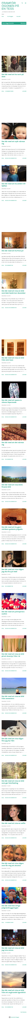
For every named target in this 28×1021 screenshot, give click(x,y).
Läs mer (24, 91)
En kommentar (9, 265)
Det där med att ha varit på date (13, 75)
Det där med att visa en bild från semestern (13, 697)
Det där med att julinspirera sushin (13, 612)
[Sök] (22, 2)
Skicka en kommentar (11, 158)
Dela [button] (3, 91)
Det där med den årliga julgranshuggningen (11, 906)
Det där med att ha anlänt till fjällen (13, 185)
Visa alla (23, 23)
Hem (3, 16)
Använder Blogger (14, 1017)
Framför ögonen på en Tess (10, 5)
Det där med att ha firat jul (12, 251)
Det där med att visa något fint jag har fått (12, 739)
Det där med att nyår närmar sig (13, 142)
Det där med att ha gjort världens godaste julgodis (12, 528)
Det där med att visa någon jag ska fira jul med (13, 570)
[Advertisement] (14, 42)
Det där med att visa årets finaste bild (12, 486)
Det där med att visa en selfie (13, 823)
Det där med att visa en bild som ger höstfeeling (13, 782)
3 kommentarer (9, 922)
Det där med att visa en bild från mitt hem (13, 359)
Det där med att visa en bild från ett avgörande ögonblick (14, 991)
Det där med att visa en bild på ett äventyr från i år (13, 655)
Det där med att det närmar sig (13, 443)
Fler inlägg (23, 1012)
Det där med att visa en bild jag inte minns (13, 949)
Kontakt (19, 16)
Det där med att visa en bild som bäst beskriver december (14, 292)
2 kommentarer (9, 91)
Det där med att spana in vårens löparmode (12, 401)
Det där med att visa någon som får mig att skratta (13, 864)
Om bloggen (10, 16)
